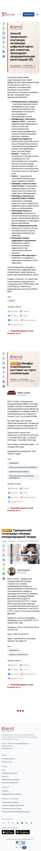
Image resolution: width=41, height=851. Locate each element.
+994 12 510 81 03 (7, 746)
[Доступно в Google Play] (23, 832)
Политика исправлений (10, 782)
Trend (17, 416)
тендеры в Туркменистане (18, 654)
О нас (3, 770)
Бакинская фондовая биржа (19, 471)
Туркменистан (14, 650)
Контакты (5, 776)
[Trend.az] (8, 14)
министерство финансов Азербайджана (23, 467)
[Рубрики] (37, 14)
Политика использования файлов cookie (16, 812)
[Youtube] (17, 823)
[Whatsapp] (3, 823)
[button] (4, 24)
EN (16, 847)
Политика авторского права (11, 808)
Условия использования (10, 802)
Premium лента (7, 762)
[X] (13, 823)
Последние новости (8, 758)
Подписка (5, 791)
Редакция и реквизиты (9, 773)
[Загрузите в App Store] (8, 832)
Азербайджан (14, 463)
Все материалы (21, 395)
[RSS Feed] (31, 823)
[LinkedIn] (27, 823)
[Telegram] (22, 823)
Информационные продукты (11, 794)
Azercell (11, 301)
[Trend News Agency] (7, 729)
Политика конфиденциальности (13, 805)
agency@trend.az (7, 748)
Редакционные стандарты (11, 779)
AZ (20, 847)
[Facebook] (8, 823)
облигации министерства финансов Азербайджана (21, 477)
